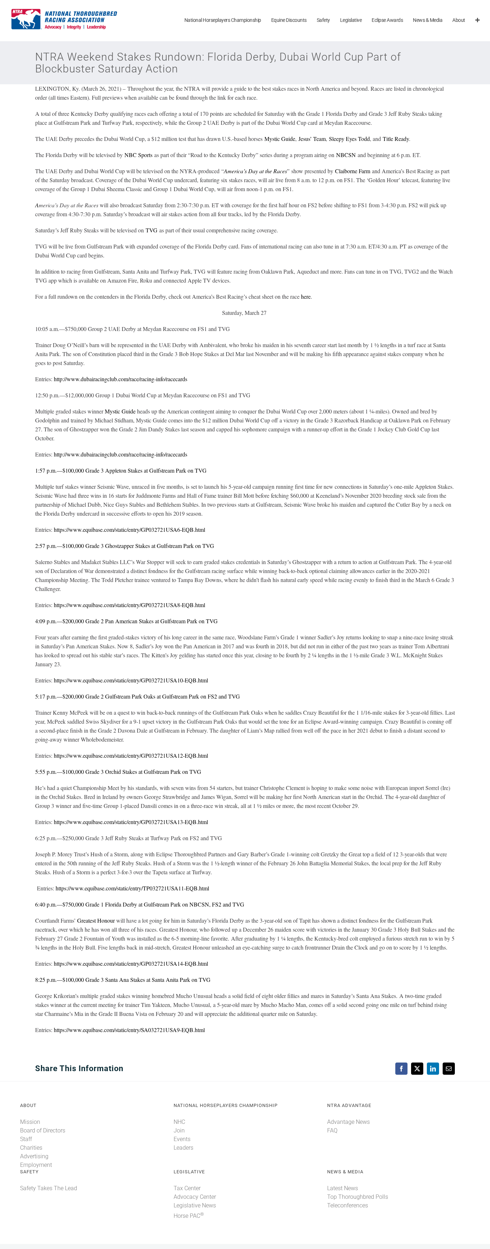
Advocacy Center (195, 1196)
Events (182, 1139)
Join (179, 1130)
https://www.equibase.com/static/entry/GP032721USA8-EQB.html (129, 605)
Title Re (392, 138)
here (306, 296)
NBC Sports (138, 155)
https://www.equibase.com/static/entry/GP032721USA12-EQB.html (131, 755)
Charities (31, 1147)
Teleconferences (347, 1205)
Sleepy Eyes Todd (349, 138)
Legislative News (195, 1205)
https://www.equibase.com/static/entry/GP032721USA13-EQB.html (131, 821)
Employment (36, 1165)
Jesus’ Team (312, 138)
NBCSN (346, 155)
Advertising (34, 1156)
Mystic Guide (279, 138)
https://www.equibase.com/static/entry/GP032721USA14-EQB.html (131, 963)
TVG (151, 230)
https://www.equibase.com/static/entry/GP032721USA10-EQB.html (131, 680)
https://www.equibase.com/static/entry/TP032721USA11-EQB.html (132, 888)
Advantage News (348, 1121)
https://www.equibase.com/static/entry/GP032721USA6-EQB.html (129, 529)
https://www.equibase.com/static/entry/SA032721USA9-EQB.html (129, 1029)
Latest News (342, 1188)
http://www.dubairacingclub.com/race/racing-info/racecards (120, 379)
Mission (30, 1121)
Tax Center (187, 1188)
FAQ (332, 1130)
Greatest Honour (96, 920)
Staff (26, 1139)
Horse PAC (189, 1215)
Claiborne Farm (352, 171)
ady (405, 138)
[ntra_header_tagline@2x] (64, 10)
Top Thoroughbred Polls (357, 1196)
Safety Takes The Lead (48, 1188)
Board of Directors (42, 1130)
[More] (477, 20)
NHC (179, 1121)
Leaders (183, 1147)
